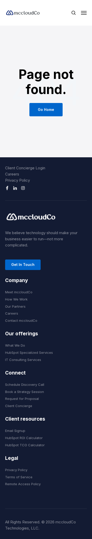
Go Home (46, 109)
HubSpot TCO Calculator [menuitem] (25, 445)
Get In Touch (22, 264)
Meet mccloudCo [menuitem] (18, 292)
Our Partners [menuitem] (15, 306)
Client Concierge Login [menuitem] (25, 167)
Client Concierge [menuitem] (18, 406)
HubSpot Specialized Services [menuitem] (29, 352)
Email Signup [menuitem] (15, 431)
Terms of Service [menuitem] (18, 477)
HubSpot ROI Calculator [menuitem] (24, 438)
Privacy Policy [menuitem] (17, 180)
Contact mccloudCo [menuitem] (21, 320)
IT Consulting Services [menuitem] (23, 360)
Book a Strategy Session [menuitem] (24, 392)
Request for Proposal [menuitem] (22, 399)
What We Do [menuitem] (15, 345)
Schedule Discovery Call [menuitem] (24, 384)
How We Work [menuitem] (16, 299)
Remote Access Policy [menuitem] (23, 484)
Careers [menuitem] (12, 174)
